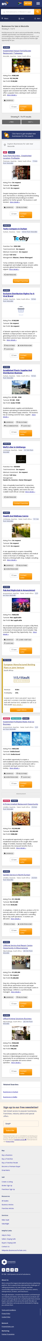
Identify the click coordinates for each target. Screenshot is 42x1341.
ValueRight (5, 1224)
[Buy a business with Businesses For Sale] (5, 3)
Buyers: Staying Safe (9, 1243)
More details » (12, 95)
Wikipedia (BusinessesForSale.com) (14, 1250)
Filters (6, 18)
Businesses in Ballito (10, 1097)
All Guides (5, 1201)
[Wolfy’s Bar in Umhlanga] (21, 459)
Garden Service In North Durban (16, 874)
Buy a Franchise (7, 1159)
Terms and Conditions (9, 1310)
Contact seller (23, 107)
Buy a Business (7, 1155)
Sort (22, 18)
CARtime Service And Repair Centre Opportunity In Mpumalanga (17, 946)
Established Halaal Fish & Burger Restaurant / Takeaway (17, 51)
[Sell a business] (28, 3)
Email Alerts (6, 1170)
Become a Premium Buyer (11, 1166)
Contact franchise (21, 281)
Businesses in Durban (10, 1092)
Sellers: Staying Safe (9, 1239)
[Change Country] (20, 3)
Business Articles (7, 1205)
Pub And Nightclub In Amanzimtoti (19, 590)
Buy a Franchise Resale (10, 1163)
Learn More (21, 710)
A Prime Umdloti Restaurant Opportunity (20, 804)
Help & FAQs (6, 1235)
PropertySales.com (8, 1326)
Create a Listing (7, 1182)
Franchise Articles (8, 1208)
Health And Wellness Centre (15, 516)
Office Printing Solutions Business (17, 1018)
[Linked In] (8, 1269)
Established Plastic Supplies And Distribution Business (17, 371)
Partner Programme (8, 1334)
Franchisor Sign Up (8, 1189)
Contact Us (5, 1247)
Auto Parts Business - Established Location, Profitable (17, 156)
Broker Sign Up (7, 1185)
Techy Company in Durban (15, 229)
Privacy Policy (10, 1141)
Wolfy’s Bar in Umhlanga (14, 447)
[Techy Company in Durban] (21, 239)
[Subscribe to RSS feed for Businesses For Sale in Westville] (16, 1269)
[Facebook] (12, 1269)
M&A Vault (5, 1220)
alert (38, 18)
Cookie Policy (6, 1317)
